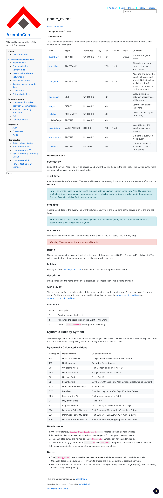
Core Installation (20, 66)
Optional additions (21, 94)
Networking (18, 77)
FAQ (14, 116)
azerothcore (81, 479)
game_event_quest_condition (61, 298)
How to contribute (21, 146)
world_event (55, 137)
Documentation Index (22, 102)
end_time (53, 81)
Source (152, 8)
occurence (54, 97)
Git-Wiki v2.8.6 (84, 484)
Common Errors (20, 119)
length (52, 106)
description (54, 128)
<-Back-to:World (55, 26)
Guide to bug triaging (22, 143)
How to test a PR (20, 160)
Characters (17, 131)
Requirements (19, 62)
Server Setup (18, 69)
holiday (52, 114)
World (15, 135)
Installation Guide (20, 54)
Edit (123, 8)
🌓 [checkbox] (156, 491)
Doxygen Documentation (24, 106)
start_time (54, 66)
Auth (14, 127)
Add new (113, 8)
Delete (131, 8)
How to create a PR (21, 150)
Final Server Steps (21, 80)
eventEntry (54, 57)
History (141, 8)
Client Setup (18, 90)
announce (53, 146)
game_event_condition (128, 295)
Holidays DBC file (72, 269)
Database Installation (22, 73)
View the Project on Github (57, 489)
